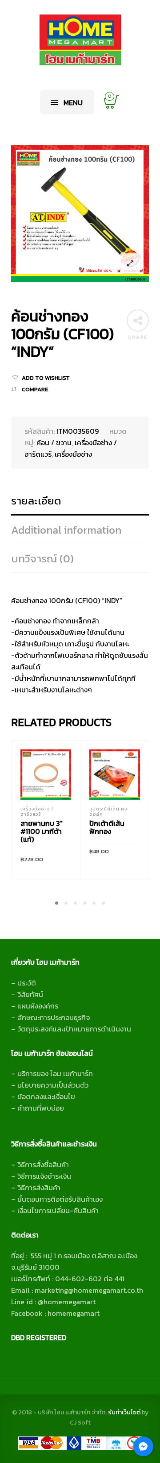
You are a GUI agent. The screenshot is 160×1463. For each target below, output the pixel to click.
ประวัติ (26, 983)
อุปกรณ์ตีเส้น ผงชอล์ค (108, 811)
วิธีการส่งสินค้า (38, 1187)
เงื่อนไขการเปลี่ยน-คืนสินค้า (58, 1210)
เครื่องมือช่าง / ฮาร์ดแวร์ (36, 811)
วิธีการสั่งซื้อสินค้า (43, 1164)
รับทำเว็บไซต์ (125, 1412)
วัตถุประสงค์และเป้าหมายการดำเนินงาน (74, 1029)
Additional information (66, 529)
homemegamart (74, 1313)
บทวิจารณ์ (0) (42, 558)
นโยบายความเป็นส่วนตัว (52, 1085)
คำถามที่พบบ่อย (40, 1108)
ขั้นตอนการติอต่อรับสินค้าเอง (60, 1199)
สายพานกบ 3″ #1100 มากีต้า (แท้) (41, 831)
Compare (35, 389)
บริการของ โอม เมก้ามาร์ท (55, 1073)
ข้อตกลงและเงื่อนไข (46, 1096)
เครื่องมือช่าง (73, 454)
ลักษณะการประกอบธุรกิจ (53, 1017)
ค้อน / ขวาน (54, 442)
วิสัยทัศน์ (30, 994)
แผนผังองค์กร (37, 1006)
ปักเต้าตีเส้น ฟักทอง (106, 827)
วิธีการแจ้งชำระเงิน (44, 1176)
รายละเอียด (36, 500)
